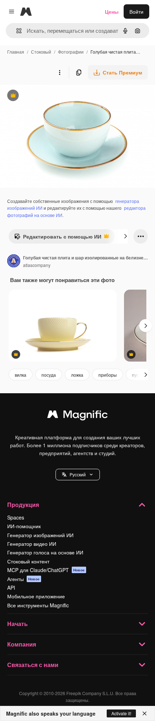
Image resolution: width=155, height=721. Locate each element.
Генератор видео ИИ (31, 543)
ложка (77, 375)
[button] (78, 474)
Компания (21, 644)
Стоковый (41, 52)
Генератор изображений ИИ (40, 535)
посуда (48, 375)
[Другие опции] (59, 72)
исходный (48, 96)
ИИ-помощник (24, 526)
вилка (20, 375)
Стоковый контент (28, 561)
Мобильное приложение (36, 596)
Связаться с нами (32, 665)
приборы (107, 375)
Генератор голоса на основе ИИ (45, 552)
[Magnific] (77, 416)
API (11, 587)
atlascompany (36, 265)
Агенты (23, 578)
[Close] (144, 713)
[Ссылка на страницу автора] (13, 261)
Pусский (78, 474)
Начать (17, 624)
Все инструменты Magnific (38, 605)
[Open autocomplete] (16, 30)
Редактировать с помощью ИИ (57, 238)
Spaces (15, 517)
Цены (112, 11)
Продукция (23, 504)
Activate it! (121, 713)
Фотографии (71, 52)
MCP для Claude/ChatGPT (46, 569)
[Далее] (125, 236)
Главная (15, 52)
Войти (136, 11)
